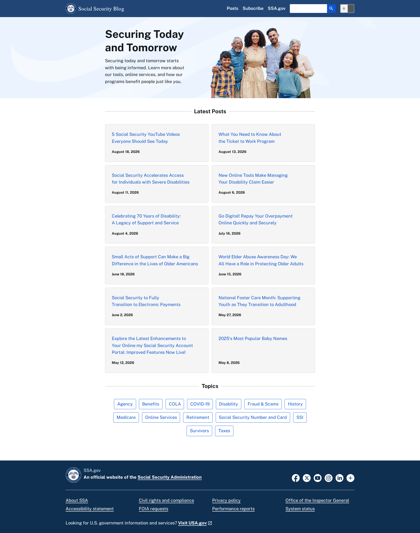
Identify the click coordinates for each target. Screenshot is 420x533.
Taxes (224, 430)
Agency (125, 404)
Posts (232, 8)
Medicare (126, 417)
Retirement (197, 417)
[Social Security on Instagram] (328, 477)
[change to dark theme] (347, 8)
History (295, 404)
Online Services (161, 417)
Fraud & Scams (263, 404)
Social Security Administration (170, 477)
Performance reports (233, 508)
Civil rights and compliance (166, 500)
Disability (228, 404)
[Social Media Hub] (350, 477)
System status (300, 508)
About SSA (77, 500)
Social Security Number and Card (253, 417)
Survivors (199, 430)
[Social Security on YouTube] (318, 477)
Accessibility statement (90, 508)
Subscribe (253, 8)
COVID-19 (200, 404)
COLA (175, 404)
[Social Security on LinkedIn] (339, 477)
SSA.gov (276, 8)
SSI (299, 417)
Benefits (150, 404)
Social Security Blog (101, 8)
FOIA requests (153, 508)
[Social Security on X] (307, 477)
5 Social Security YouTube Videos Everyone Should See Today (146, 138)
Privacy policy (226, 500)
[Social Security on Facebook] (296, 477)
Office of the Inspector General (317, 500)
